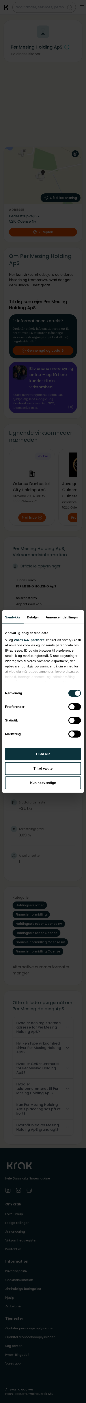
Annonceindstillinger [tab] (62, 617)
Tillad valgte (43, 768)
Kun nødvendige (43, 783)
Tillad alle (43, 754)
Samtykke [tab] (12, 617)
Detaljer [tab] (33, 617)
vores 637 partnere (29, 640)
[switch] (74, 706)
